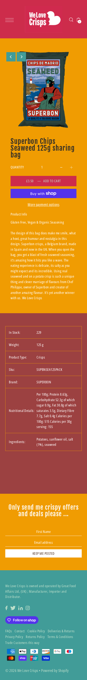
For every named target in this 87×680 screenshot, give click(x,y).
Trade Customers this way (22, 642)
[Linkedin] (20, 607)
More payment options (43, 204)
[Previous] (11, 56)
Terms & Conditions (60, 636)
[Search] (71, 19)
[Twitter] (13, 607)
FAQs (8, 631)
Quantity (17, 167)
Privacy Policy (14, 636)
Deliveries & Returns (61, 631)
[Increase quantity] (71, 166)
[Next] (21, 56)
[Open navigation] (10, 19)
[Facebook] (6, 607)
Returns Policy (35, 636)
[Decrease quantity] (61, 166)
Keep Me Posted (44, 553)
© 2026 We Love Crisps (21, 670)
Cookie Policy (36, 631)
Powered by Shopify (55, 670)
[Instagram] (28, 607)
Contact (20, 631)
